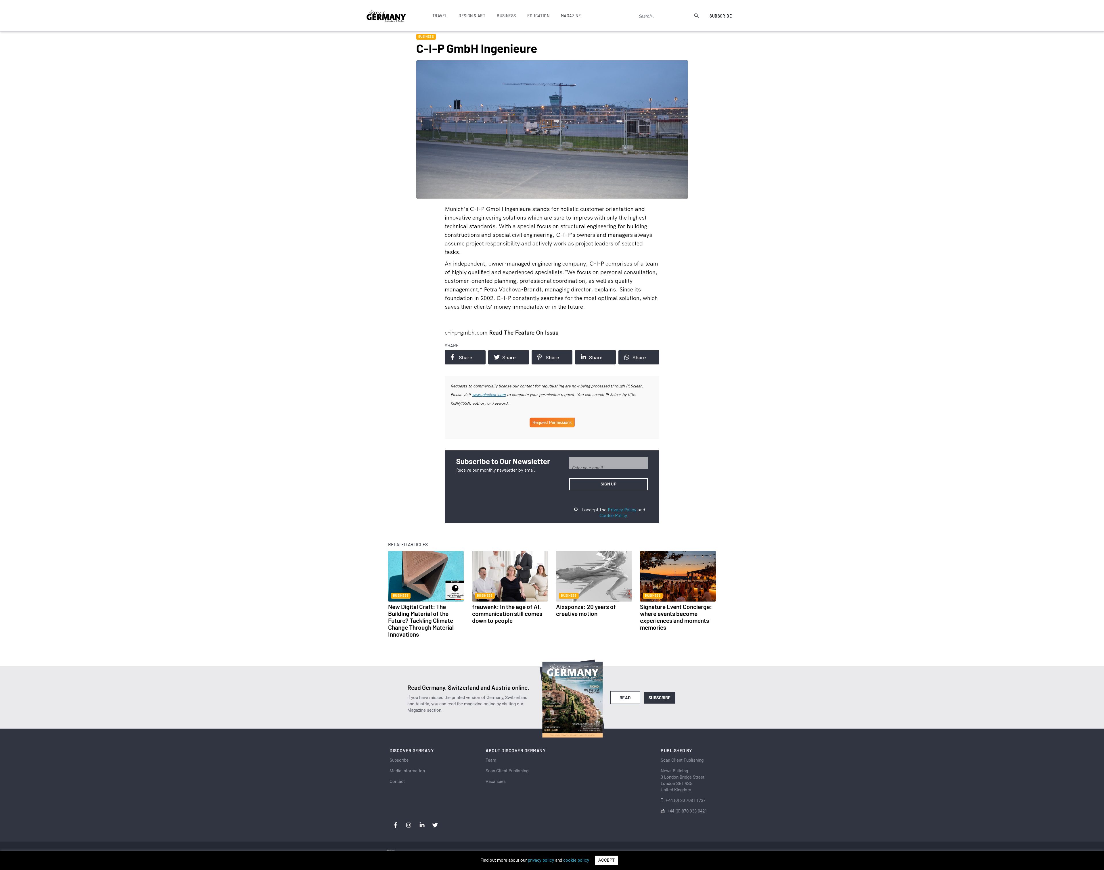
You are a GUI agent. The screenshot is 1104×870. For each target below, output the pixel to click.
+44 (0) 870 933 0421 (687, 811)
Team (491, 760)
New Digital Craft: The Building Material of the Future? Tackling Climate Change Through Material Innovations (421, 620)
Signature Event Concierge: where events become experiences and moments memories (676, 617)
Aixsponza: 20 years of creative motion (586, 610)
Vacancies (496, 781)
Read (625, 697)
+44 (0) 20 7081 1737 (686, 800)
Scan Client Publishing (507, 770)
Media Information (407, 770)
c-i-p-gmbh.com (467, 332)
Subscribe (721, 16)
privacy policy (541, 860)
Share (465, 357)
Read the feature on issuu (524, 332)
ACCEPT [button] (606, 860)
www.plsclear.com (489, 394)
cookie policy (576, 860)
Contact (397, 781)
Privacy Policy (622, 509)
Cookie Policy (613, 515)
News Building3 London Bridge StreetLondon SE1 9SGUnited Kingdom (682, 780)
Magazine (571, 15)
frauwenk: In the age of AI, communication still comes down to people (507, 613)
